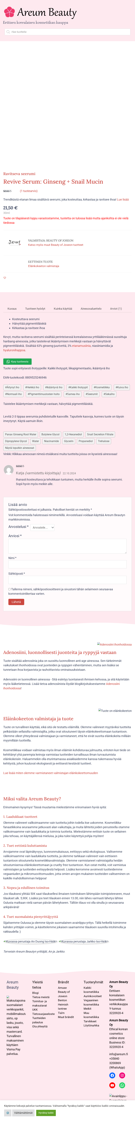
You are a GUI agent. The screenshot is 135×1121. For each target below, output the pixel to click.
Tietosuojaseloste (43, 1014)
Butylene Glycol (50, 434)
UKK (35, 1009)
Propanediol (86, 441)
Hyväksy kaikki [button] (46, 1112)
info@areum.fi (118, 1054)
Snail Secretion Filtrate (100, 434)
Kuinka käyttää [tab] (62, 308)
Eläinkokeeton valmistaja (43, 266)
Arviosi (15, 536)
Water (35, 441)
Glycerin (68, 441)
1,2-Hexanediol (73, 434)
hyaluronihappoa (14, 350)
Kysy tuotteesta (19, 361)
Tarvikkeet (90, 1021)
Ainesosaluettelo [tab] (91, 308)
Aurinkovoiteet (93, 996)
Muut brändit (66, 1017)
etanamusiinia (81, 345)
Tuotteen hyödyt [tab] (35, 308)
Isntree (62, 1008)
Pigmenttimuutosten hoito (44, 394)
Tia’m (61, 1013)
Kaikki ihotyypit (79, 387)
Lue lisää (123, 199)
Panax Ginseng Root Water (20, 434)
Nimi (12, 558)
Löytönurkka (91, 1025)
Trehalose (103, 441)
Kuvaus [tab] (12, 308)
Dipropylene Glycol (16, 441)
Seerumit (92, 394)
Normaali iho (14, 394)
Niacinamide (51, 441)
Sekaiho (110, 394)
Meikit (87, 1008)
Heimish (63, 1004)
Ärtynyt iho (13, 387)
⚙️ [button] (7, 1112)
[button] (4, 277)
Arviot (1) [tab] (115, 308)
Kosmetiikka (102, 387)
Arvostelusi (18, 527)
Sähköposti (16, 573)
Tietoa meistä (40, 997)
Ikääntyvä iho (54, 387)
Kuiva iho (122, 387)
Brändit (63, 982)
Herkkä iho (33, 387)
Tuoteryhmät (93, 982)
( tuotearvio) (29, 191)
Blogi (35, 992)
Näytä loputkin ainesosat (19, 447)
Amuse (62, 987)
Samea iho (73, 394)
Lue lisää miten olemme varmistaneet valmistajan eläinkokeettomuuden (50, 773)
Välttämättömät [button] (23, 1112)
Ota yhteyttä (39, 1026)
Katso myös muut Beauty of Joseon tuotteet (55, 244)
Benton (62, 1000)
